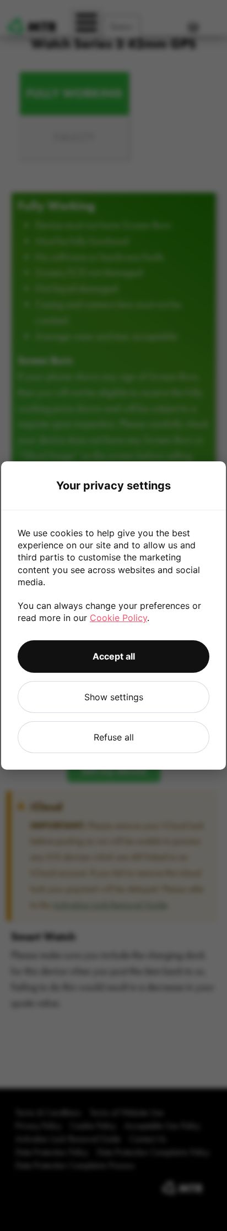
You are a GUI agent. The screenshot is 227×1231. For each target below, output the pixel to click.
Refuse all (114, 737)
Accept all (114, 656)
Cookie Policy (118, 617)
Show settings (113, 696)
